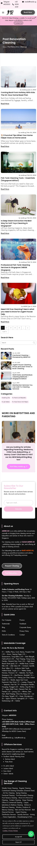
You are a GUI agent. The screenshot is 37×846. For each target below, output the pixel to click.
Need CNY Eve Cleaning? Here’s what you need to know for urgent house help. (17, 311)
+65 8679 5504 (7, 729)
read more (5, 104)
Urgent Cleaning (21, 812)
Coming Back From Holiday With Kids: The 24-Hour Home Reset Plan (18, 93)
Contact (22, 635)
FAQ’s (4, 631)
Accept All (18, 837)
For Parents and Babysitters (19, 398)
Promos (22, 620)
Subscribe (18, 509)
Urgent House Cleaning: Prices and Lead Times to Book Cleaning (22, 367)
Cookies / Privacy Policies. (10, 831)
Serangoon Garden (27, 684)
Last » (4, 331)
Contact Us (18, 23)
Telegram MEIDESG (6, 3)
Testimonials (6, 624)
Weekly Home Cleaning (10, 788)
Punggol (12, 687)
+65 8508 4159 (17, 4)
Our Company (6, 620)
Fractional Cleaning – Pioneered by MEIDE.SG (21, 356)
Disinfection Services (9, 814)
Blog (3, 627)
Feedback (23, 624)
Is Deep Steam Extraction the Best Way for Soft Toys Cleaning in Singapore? (16, 223)
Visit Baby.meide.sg (17, 466)
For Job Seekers (6, 402)
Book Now (28, 12)
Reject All (18, 842)
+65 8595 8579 (8, 724)
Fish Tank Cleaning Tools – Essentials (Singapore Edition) (18, 179)
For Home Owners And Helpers (20, 402)
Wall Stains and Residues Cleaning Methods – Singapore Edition (22, 377)
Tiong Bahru (15, 656)
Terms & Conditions (8, 635)
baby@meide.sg (20, 738)
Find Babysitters (11, 573)
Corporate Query (25, 627)
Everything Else (6, 398)
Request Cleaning (12, 565)
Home (4, 47)
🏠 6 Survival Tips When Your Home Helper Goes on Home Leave (17, 136)
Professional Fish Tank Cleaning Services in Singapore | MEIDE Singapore (15, 267)
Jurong (14, 691)
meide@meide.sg (30, 2)
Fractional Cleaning (8, 795)
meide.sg (24, 90)
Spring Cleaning (21, 793)
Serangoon (5, 675)
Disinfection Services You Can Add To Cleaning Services (22, 387)
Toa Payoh (29, 673)
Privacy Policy (24, 631)
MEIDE (25, 306)
